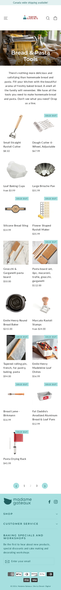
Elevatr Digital (44, 586)
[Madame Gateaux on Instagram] (56, 501)
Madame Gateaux (25, 586)
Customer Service (20, 523)
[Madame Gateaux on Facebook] (49, 501)
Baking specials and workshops (23, 537)
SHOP (8, 513)
